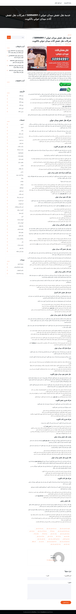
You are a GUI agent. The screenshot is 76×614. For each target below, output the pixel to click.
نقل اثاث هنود (40, 495)
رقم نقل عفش (31, 531)
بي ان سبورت (20, 137)
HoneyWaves (43, 612)
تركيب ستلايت (20, 146)
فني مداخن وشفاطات (19, 207)
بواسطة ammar (68, 43)
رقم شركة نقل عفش (39, 528)
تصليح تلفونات (20, 152)
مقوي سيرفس (20, 229)
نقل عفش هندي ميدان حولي (64, 541)
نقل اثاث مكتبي (50, 536)
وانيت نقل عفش (66, 544)
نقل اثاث (62, 205)
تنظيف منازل (20, 162)
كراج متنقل (21, 213)
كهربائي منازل (20, 222)
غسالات (21, 184)
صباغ (22, 178)
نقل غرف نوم (41, 541)
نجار (37, 244)
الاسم (47, 575)
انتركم (22, 127)
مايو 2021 (21, 105)
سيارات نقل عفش (53, 533)
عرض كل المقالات (51, 560)
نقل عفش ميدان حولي (41, 538)
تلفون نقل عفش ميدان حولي (65, 528)
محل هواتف (21, 226)
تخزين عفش (48, 426)
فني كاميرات (20, 200)
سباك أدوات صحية (19, 175)
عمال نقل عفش (66, 536)
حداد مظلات (21, 168)
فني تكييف (21, 191)
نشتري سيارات (20, 245)
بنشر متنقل (21, 133)
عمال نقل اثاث (36, 533)
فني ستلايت (21, 194)
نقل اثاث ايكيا (58, 536)
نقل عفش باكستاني (66, 538)
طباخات (21, 181)
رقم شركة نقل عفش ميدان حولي (63, 531)
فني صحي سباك (20, 197)
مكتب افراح (21, 235)
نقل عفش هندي (63, 193)
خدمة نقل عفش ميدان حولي (51, 528)
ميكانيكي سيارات (20, 238)
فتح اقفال (34, 343)
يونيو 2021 (21, 102)
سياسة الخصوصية (67, 3)
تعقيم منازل (21, 159)
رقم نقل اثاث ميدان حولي (42, 531)
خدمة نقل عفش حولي (66, 106)
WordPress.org (20, 273)
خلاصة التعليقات (20, 270)
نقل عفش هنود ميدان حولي (51, 541)
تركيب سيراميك (20, 149)
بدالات (22, 130)
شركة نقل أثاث (44, 533)
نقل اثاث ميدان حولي (40, 536)
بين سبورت (21, 140)
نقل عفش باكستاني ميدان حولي (53, 538)
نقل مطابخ (34, 541)
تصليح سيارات (20, 156)
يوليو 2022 (21, 99)
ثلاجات (22, 165)
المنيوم (22, 124)
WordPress (34, 612)
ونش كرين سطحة (19, 251)
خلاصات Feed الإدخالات (18, 267)
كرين (22, 216)
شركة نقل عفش (38, 461)
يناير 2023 (21, 95)
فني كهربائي (21, 203)
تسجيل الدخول (20, 264)
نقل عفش (69, 34)
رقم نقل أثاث (52, 531)
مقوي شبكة (21, 232)
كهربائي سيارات (20, 219)
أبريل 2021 (21, 108)
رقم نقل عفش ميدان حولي (64, 533)
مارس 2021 (20, 111)
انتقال (9, 37)
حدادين (22, 172)
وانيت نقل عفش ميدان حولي (55, 544)
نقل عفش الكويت (45, 440)
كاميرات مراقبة (20, 210)
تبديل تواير (21, 143)
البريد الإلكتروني (67, 575)
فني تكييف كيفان (58, 3)
